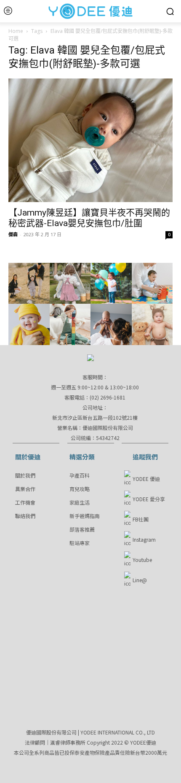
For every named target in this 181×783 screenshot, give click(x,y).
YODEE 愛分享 (149, 498)
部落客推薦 (82, 529)
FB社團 (141, 519)
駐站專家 (79, 542)
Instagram (144, 539)
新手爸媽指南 (84, 515)
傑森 (13, 234)
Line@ (140, 579)
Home (15, 31)
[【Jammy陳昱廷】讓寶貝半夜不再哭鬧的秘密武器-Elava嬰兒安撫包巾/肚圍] (90, 140)
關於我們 (25, 475)
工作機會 (25, 502)
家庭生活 (79, 502)
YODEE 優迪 (146, 478)
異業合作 (25, 488)
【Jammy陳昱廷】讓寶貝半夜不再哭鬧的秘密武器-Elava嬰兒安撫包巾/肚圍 (89, 218)
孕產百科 (79, 475)
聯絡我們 (25, 515)
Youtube (142, 559)
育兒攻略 (79, 488)
